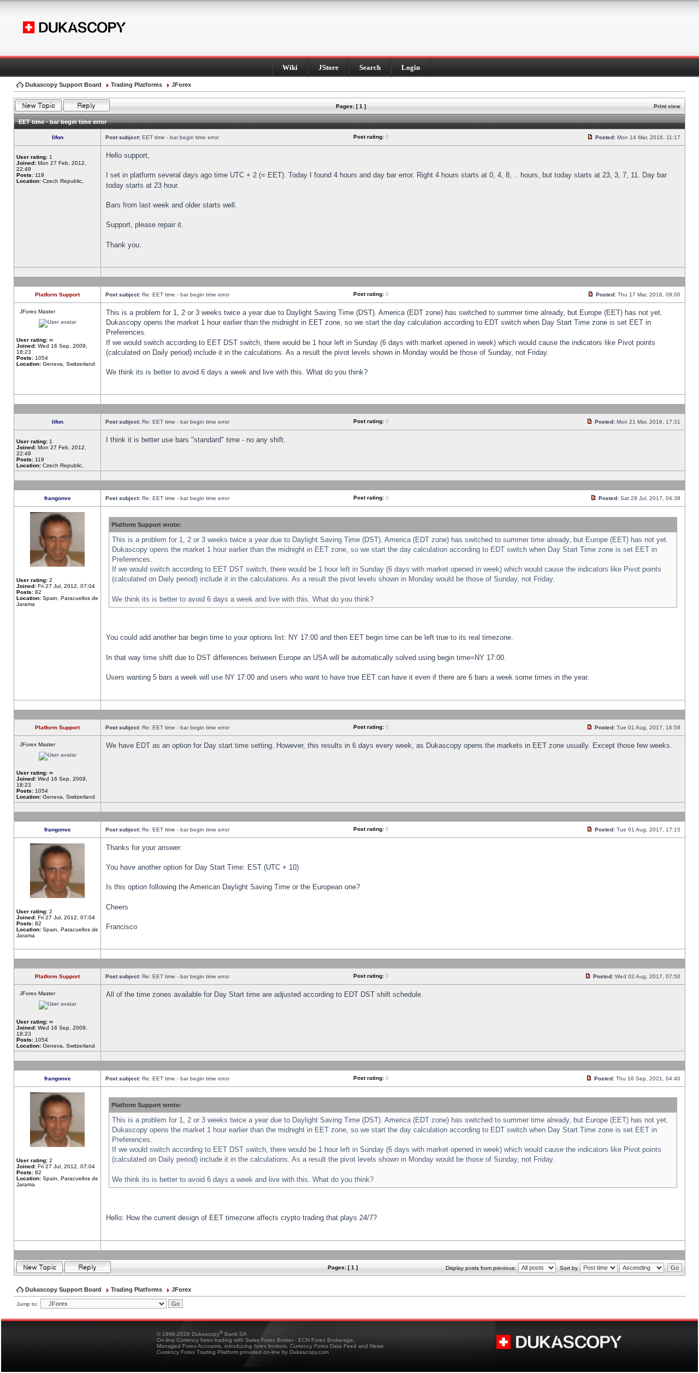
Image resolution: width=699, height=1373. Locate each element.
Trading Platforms (136, 84)
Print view (667, 106)
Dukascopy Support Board (63, 84)
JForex (181, 84)
